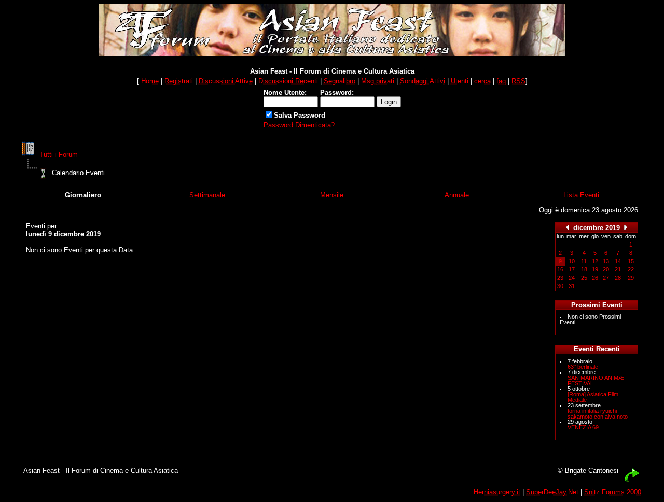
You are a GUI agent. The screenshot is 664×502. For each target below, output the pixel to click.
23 (560, 278)
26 (595, 278)
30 (560, 286)
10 (572, 261)
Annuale (457, 195)
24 (572, 278)
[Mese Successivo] (625, 227)
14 (618, 261)
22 (631, 269)
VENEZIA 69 (583, 427)
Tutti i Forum (58, 155)
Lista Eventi (581, 195)
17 (572, 269)
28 (618, 278)
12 (595, 261)
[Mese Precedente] (567, 227)
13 (606, 261)
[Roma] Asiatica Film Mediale (593, 397)
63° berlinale (583, 367)
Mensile (331, 195)
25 (584, 278)
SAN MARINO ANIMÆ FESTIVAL (596, 380)
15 (631, 261)
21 (618, 269)
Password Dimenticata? (299, 125)
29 (631, 278)
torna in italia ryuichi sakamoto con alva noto (598, 414)
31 (572, 286)
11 (584, 261)
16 (560, 269)
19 (595, 269)
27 (606, 278)
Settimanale (207, 195)
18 (584, 269)
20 (606, 269)
